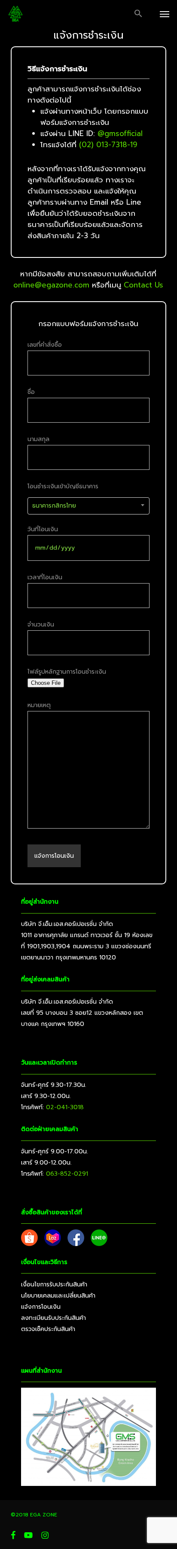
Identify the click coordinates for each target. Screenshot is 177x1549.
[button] (138, 13)
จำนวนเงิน (40, 624)
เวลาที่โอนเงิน (44, 577)
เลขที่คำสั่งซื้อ (44, 344)
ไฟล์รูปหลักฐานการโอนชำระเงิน (66, 671)
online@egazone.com (51, 284)
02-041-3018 (65, 1107)
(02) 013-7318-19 (108, 144)
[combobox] (88, 505)
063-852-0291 (67, 1173)
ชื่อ (31, 391)
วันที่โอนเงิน (42, 529)
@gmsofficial (120, 133)
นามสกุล (38, 439)
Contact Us (143, 284)
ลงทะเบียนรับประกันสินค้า (53, 1317)
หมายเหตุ (39, 705)
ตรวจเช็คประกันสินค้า (48, 1329)
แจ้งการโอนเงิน (41, 1306)
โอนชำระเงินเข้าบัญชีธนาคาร (62, 496)
